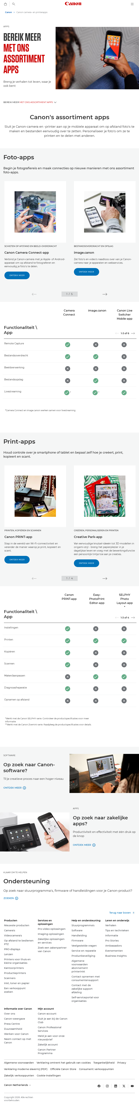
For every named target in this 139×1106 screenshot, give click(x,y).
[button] (34, 294)
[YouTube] (132, 1086)
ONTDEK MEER (17, 275)
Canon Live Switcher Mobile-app (124, 314)
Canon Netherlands (16, 1085)
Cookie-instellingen (49, 1075)
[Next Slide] (133, 333)
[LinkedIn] (115, 1086)
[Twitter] (124, 1086)
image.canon (97, 310)
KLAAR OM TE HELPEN (15, 872)
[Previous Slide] (117, 333)
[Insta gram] (107, 1086)
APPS (6, 26)
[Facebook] (99, 1086)
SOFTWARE (9, 755)
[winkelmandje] (5, 4)
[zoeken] (13, 4)
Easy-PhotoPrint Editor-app (97, 599)
